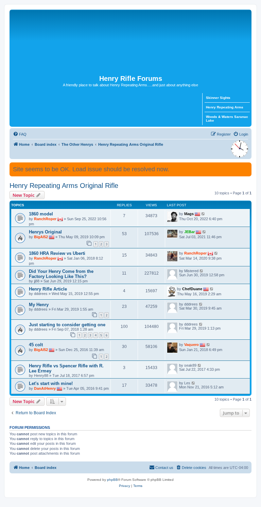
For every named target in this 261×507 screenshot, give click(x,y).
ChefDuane (192, 289)
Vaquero (191, 345)
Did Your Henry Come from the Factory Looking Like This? (61, 274)
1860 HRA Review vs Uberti (57, 253)
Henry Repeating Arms (224, 107)
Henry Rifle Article (48, 289)
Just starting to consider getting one (67, 324)
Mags (189, 214)
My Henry (39, 304)
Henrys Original (45, 231)
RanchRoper (45, 219)
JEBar (189, 232)
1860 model (41, 213)
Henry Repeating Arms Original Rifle (64, 185)
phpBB (112, 480)
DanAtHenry (45, 388)
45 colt (36, 344)
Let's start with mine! (51, 383)
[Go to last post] (203, 214)
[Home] (130, 42)
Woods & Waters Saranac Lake (227, 118)
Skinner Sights (218, 98)
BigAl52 (41, 237)
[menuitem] (20, 134)
